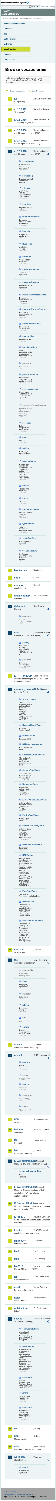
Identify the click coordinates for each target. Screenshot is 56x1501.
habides (18, 1129)
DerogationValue (27, 784)
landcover (20, 1240)
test (16, 1428)
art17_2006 (20, 130)
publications (21, 1308)
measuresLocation (27, 282)
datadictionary (22, 595)
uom (16, 1436)
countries (26, 204)
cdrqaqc (26, 188)
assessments (27, 161)
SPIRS (25, 1393)
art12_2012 (20, 109)
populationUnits (27, 347)
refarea (25, 1005)
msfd (17, 1287)
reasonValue (27, 1346)
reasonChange (27, 461)
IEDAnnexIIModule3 (23, 1187)
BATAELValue (27, 735)
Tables (7, 34)
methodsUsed (27, 336)
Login (33, 6)
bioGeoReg (27, 176)
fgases (18, 1044)
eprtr (17, 632)
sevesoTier (27, 1377)
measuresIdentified (27, 269)
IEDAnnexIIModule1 (23, 1161)
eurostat (19, 949)
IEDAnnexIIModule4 (23, 1203)
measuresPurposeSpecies (27, 309)
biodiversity (20, 570)
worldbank (20, 1457)
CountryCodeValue (27, 770)
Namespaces (9, 59)
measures (26, 256)
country (25, 1467)
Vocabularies (10, 49)
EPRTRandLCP (23, 676)
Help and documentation (14, 24)
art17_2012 (20, 140)
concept (26, 1062)
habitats (26, 231)
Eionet (15, 18)
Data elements (10, 39)
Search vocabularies (17, 91)
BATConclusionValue (27, 744)
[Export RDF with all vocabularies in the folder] (48, 154)
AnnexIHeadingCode (27, 1171)
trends (25, 498)
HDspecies (27, 244)
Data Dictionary (25, 18)
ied (16, 1150)
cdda (17, 577)
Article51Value (27, 699)
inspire (18, 1230)
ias (15, 1140)
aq (15, 99)
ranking (25, 448)
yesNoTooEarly (27, 538)
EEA (15, 2)
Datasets (8, 29)
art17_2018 (20, 151)
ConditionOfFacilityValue (27, 755)
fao (16, 960)
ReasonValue (27, 902)
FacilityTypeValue (27, 815)
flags (24, 981)
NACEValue (27, 855)
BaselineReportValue (27, 725)
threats (25, 485)
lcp (16, 1277)
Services (7, 54)
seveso (18, 1318)
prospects (27, 423)
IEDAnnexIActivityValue (27, 826)
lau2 (16, 1258)
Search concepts (38, 91)
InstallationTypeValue (27, 845)
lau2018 (18, 1266)
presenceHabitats (27, 374)
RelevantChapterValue (27, 920)
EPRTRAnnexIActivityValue (27, 800)
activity (25, 643)
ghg (16, 1119)
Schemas (8, 44)
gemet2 (18, 1055)
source (25, 1084)
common (19, 585)
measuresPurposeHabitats (27, 295)
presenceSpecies (27, 389)
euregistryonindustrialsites (23, 689)
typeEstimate (27, 524)
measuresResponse (27, 323)
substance (27, 1407)
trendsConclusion (27, 509)
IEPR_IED (19, 1217)
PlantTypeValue (27, 891)
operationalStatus (27, 1329)
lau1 (16, 1251)
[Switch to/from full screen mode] (38, 6)
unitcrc (25, 1027)
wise (16, 1446)
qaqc (24, 437)
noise (17, 1297)
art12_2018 (20, 120)
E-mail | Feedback (12, 1492)
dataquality (20, 606)
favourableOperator (27, 217)
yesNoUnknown (27, 551)
